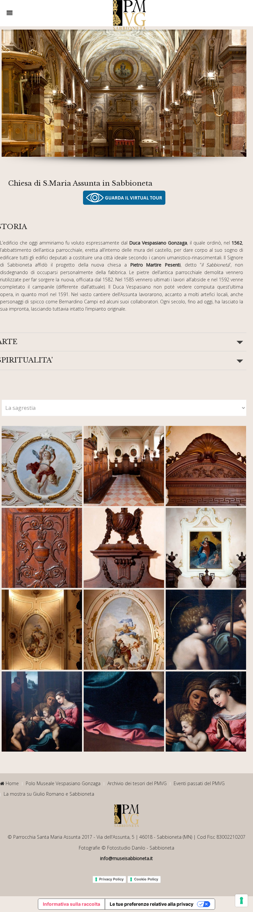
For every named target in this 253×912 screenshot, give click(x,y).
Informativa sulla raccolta (71, 904)
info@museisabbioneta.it (126, 858)
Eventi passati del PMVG (199, 783)
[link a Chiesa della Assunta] (124, 198)
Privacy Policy (111, 879)
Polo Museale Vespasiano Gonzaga (63, 783)
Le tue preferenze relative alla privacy (151, 904)
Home (11, 783)
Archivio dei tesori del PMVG (137, 783)
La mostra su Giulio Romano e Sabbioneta (49, 794)
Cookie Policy (146, 879)
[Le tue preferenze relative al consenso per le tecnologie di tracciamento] (241, 900)
